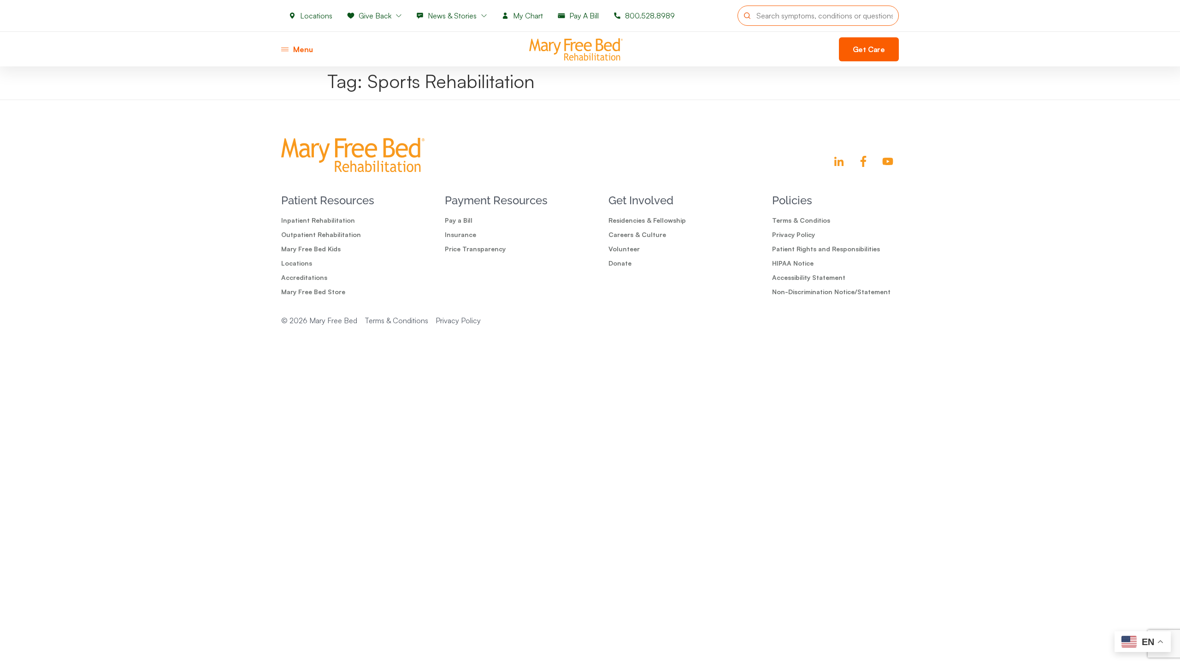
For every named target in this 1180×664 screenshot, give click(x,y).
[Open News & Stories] (484, 15)
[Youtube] (888, 161)
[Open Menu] (285, 49)
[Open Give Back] (398, 15)
